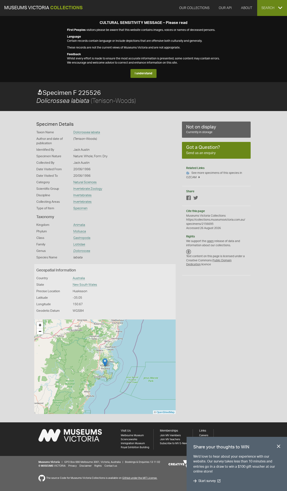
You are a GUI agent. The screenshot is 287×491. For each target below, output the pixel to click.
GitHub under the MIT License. (139, 478)
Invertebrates (82, 195)
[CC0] (188, 252)
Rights (98, 466)
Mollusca (79, 231)
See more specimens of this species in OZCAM (214, 175)
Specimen (80, 208)
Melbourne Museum (132, 435)
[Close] (278, 447)
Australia (79, 278)
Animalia (79, 225)
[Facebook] (188, 198)
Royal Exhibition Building (135, 447)
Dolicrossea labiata (86, 132)
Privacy (72, 466)
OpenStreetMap (166, 412)
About (246, 8)
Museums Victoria (43, 8)
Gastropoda (81, 238)
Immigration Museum (133, 443)
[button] (272, 8)
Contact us (110, 466)
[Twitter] (195, 198)
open (210, 241)
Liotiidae (79, 244)
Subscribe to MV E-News (174, 443)
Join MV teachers (170, 439)
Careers (203, 435)
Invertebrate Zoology (87, 188)
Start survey (207, 481)
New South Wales (85, 284)
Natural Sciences (85, 182)
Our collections (194, 8)
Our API (225, 8)
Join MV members (170, 435)
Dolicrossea (81, 251)
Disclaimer (85, 466)
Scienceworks (129, 439)
